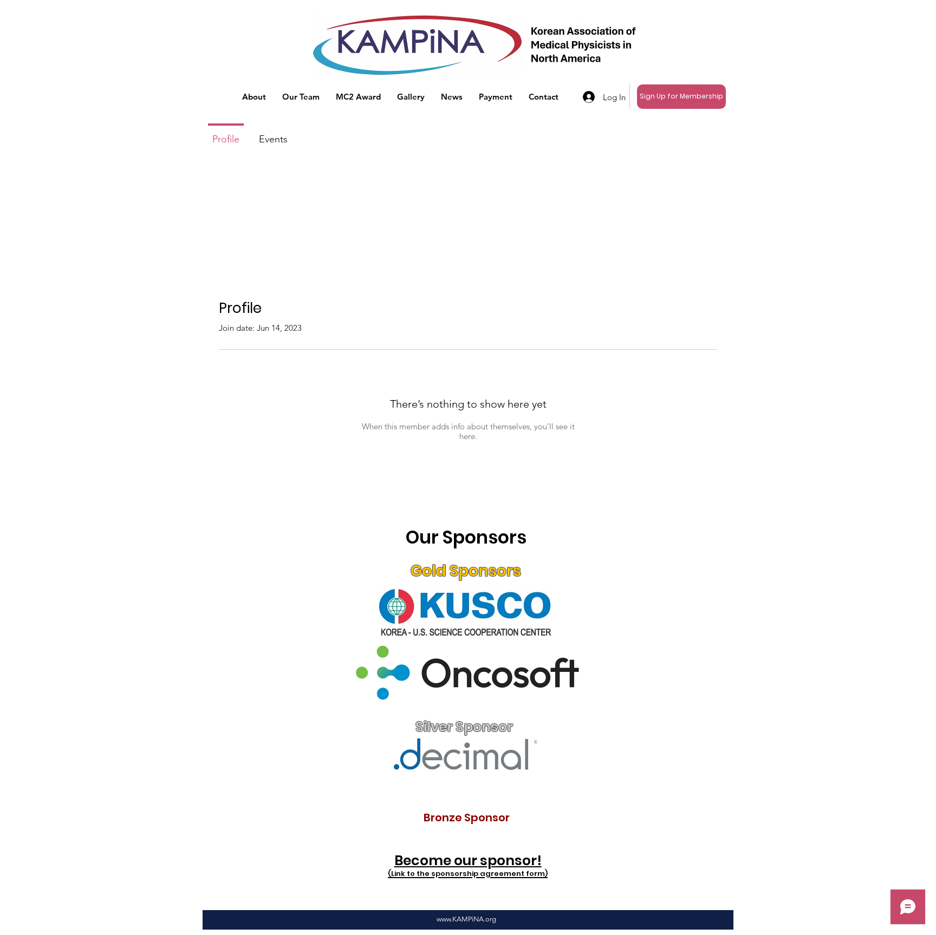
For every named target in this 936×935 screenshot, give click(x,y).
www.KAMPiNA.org (466, 919)
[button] (254, 97)
